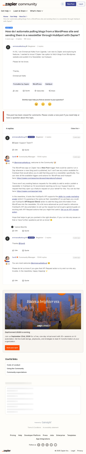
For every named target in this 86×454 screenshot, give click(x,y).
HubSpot (48, 84)
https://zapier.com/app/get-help (29, 191)
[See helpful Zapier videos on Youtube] (55, 444)
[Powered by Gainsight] (43, 423)
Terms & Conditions (34, 427)
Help (20, 435)
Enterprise (60, 435)
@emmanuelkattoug (22, 162)
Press (45, 435)
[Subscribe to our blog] (47, 444)
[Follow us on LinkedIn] (42, 444)
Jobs (52, 435)
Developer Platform (32, 435)
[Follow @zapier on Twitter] (51, 444)
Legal (73, 451)
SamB (14, 157)
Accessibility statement (50, 427)
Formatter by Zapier (21, 84)
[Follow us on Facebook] (38, 444)
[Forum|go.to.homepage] (20, 4)
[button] (71, 4)
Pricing (13, 435)
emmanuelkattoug (19, 46)
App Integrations (43, 439)
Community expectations (17, 372)
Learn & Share (19, 11)
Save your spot (12, 348)
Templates (71, 435)
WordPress (37, 84)
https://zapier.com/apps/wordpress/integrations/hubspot (39, 178)
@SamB (22, 243)
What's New (35, 11)
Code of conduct (13, 365)
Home (5, 16)
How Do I (22, 16)
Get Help (5, 11)
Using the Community (15, 368)
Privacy (80, 451)
